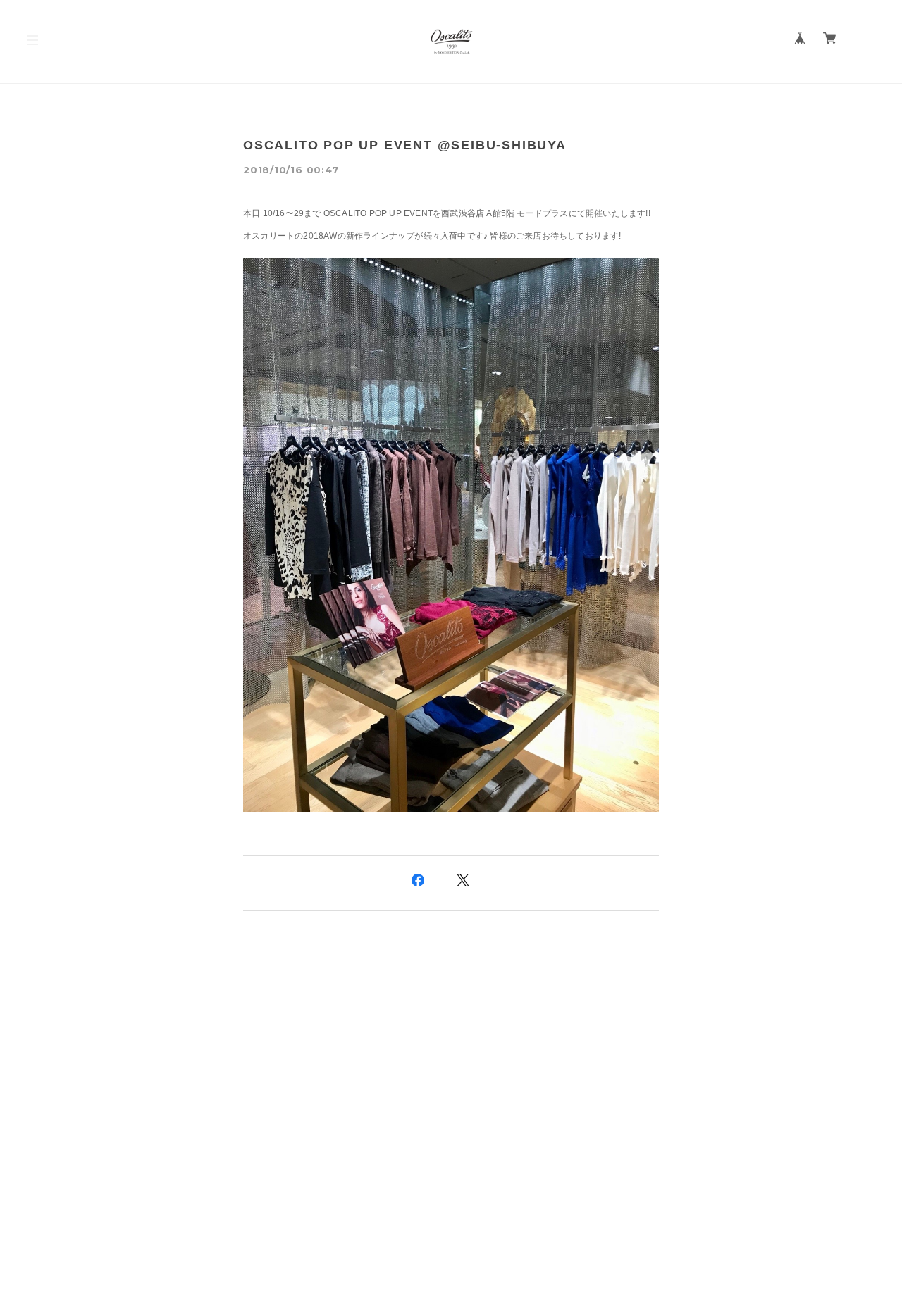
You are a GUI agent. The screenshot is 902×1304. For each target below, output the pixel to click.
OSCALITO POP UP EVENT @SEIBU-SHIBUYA (405, 145)
